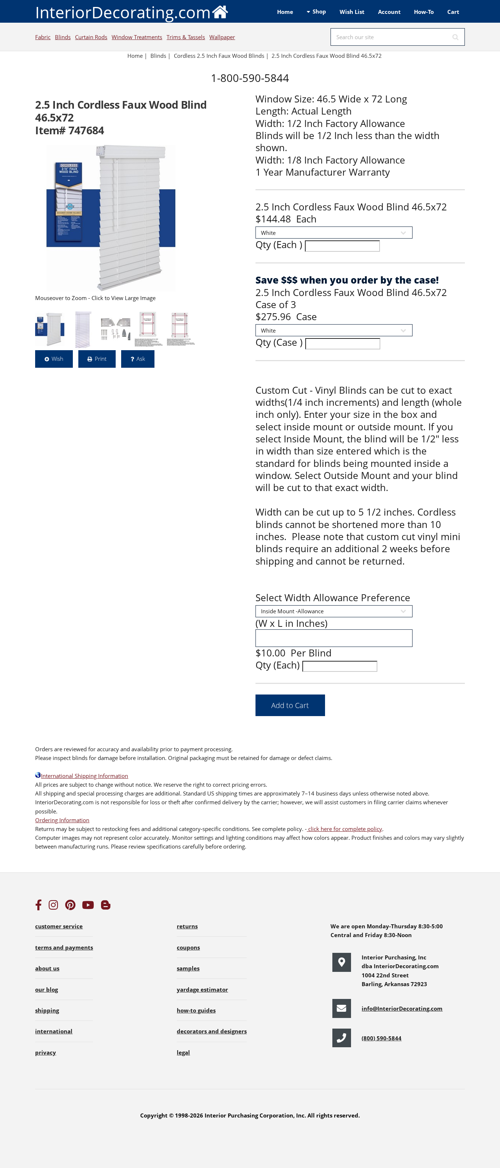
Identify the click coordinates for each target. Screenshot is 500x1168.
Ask (141, 358)
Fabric (43, 37)
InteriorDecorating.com (123, 12)
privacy (45, 1052)
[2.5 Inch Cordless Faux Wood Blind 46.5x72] (111, 218)
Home (285, 11)
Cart (453, 11)
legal (183, 1052)
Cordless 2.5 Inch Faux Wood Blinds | (221, 55)
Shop (319, 11)
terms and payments (64, 947)
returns (187, 926)
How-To (424, 11)
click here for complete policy (344, 828)
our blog (46, 989)
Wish (57, 358)
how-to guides (196, 1010)
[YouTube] (88, 906)
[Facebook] (38, 906)
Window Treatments (137, 37)
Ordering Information (62, 820)
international (53, 1031)
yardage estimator (202, 989)
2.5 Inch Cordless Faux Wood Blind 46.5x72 (327, 55)
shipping (47, 1010)
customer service (59, 926)
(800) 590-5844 (382, 1038)
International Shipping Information (84, 775)
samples (188, 968)
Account (389, 11)
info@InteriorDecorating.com (402, 1008)
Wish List (352, 11)
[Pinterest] (70, 906)
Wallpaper (222, 37)
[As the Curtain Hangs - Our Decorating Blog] (106, 906)
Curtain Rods (91, 37)
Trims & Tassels (186, 37)
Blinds (63, 37)
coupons (188, 947)
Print (101, 358)
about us (47, 968)
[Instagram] (53, 906)
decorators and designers (212, 1031)
